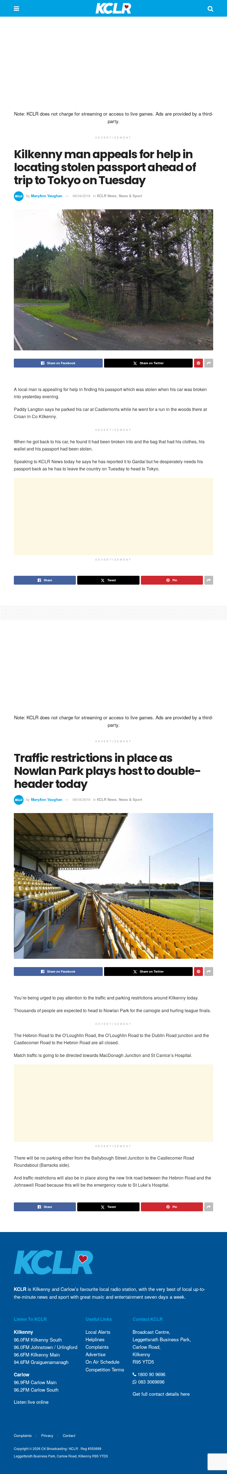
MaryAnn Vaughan (46, 195)
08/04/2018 (81, 195)
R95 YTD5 (143, 1361)
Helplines (95, 1339)
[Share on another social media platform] (208, 363)
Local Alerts (98, 1331)
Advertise (95, 1354)
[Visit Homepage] (113, 8)
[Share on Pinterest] (198, 363)
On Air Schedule (102, 1361)
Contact (69, 1435)
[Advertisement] (113, 63)
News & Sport (130, 195)
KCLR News (107, 195)
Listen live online (31, 1401)
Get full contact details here (161, 1393)
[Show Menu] (16, 8)
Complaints (97, 1346)
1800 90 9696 (150, 1374)
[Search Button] (210, 8)
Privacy (47, 1435)
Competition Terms (105, 1369)
